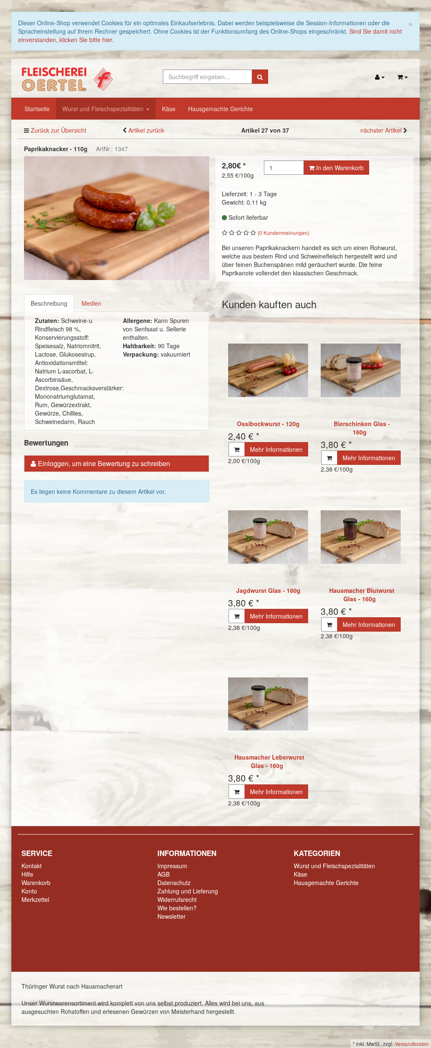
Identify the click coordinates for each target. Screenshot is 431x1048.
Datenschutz (174, 882)
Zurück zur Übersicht (58, 130)
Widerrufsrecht (177, 899)
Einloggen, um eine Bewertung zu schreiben (104, 463)
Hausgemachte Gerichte (220, 108)
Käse (169, 108)
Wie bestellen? (177, 908)
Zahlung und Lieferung (187, 891)
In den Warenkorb (339, 167)
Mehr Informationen (276, 449)
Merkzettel (35, 899)
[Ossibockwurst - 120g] (268, 370)
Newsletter (171, 916)
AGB (163, 874)
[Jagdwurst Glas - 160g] (268, 537)
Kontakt (31, 865)
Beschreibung (49, 303)
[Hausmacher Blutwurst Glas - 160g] (361, 537)
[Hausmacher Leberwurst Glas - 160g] (268, 704)
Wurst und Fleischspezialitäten (103, 108)
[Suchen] (260, 76)
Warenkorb (36, 882)
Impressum (172, 865)
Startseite (37, 108)
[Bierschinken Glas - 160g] (361, 370)
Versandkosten (412, 1043)
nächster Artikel (381, 130)
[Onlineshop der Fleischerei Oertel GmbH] (67, 77)
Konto (29, 891)
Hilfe (27, 874)
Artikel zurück (146, 130)
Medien (91, 303)
